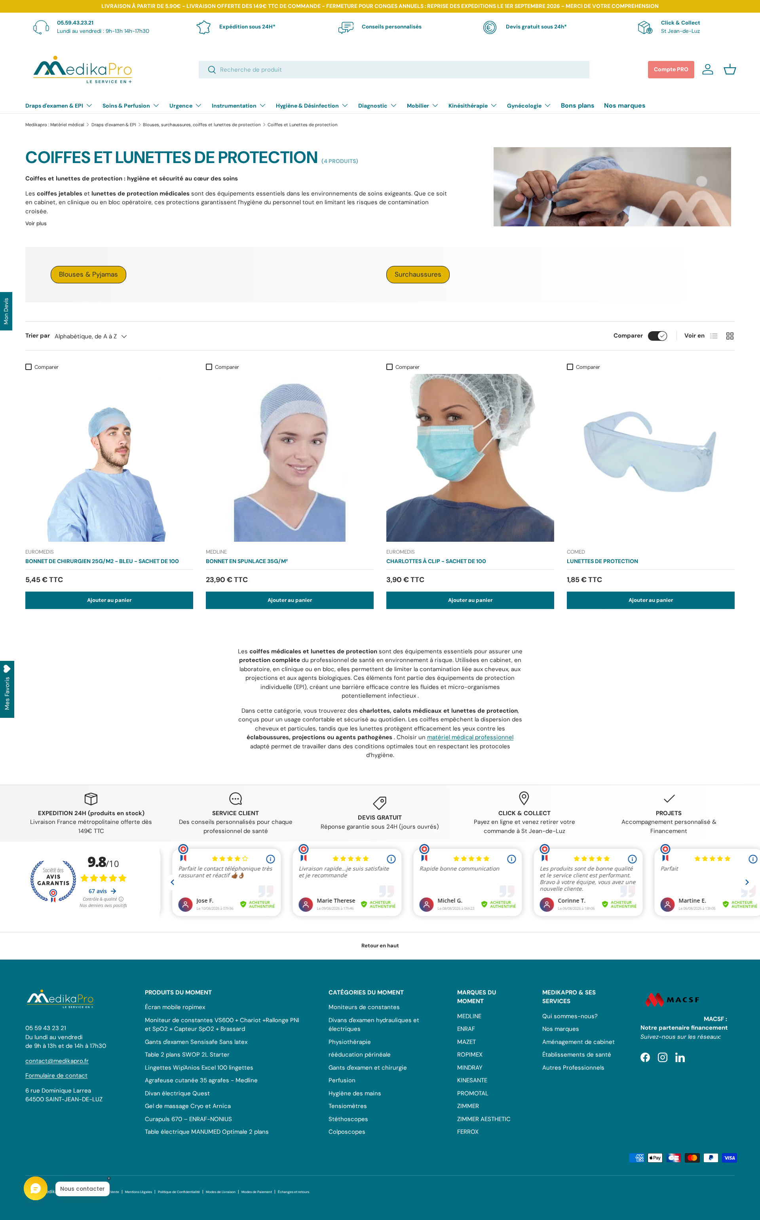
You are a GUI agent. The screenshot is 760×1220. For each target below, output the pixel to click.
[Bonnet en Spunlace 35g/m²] (290, 458)
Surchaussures (418, 274)
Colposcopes (347, 1132)
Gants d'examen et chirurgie (368, 1068)
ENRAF (466, 1029)
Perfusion (342, 1080)
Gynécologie (524, 105)
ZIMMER (468, 1106)
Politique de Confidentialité (179, 1192)
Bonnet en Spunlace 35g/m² (247, 561)
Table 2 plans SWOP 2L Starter (187, 1055)
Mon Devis (6, 311)
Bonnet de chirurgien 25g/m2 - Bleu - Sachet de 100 (102, 561)
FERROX (468, 1132)
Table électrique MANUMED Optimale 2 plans (207, 1132)
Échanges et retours (293, 1192)
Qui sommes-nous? (570, 1016)
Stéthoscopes (348, 1119)
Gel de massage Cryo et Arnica (188, 1106)
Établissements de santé (576, 1055)
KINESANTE (472, 1080)
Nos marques (625, 105)
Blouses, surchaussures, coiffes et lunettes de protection (201, 125)
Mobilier (418, 105)
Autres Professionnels (573, 1068)
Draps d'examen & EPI (54, 105)
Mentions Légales (138, 1192)
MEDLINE (469, 1016)
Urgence (180, 105)
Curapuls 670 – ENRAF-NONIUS (188, 1119)
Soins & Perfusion (126, 105)
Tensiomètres (348, 1106)
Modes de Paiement (256, 1192)
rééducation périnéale (360, 1055)
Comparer (628, 336)
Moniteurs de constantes (364, 1007)
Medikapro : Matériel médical (54, 125)
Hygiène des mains (355, 1093)
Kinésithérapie (468, 105)
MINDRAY (470, 1068)
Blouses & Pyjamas (88, 274)
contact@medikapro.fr (57, 1061)
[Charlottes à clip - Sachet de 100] (470, 458)
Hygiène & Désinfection (307, 105)
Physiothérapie (350, 1042)
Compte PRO (671, 69)
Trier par (37, 336)
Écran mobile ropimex (175, 1007)
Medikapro (54, 1191)
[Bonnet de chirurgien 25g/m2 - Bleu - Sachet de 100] (109, 458)
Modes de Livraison (221, 1192)
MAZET (466, 1042)
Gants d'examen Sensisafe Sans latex (196, 1042)
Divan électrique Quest (177, 1093)
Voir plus (36, 223)
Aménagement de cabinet (578, 1042)
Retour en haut (380, 945)
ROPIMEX (470, 1055)
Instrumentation (234, 105)
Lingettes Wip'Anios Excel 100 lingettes (199, 1068)
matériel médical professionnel (470, 737)
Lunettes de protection (602, 561)
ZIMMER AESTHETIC (484, 1119)
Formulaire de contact (56, 1076)
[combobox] (394, 69)
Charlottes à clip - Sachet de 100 (436, 561)
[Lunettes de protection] (651, 458)
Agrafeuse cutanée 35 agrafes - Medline (201, 1080)
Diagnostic (373, 105)
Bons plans (578, 105)
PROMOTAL (472, 1093)
